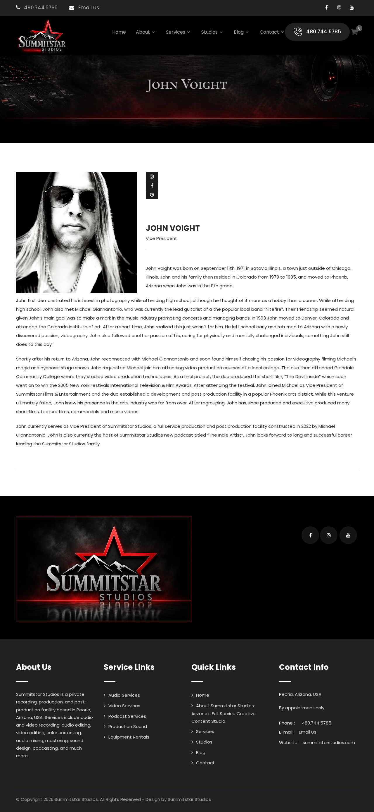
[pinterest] (152, 194)
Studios (209, 32)
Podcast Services (127, 716)
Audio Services (124, 695)
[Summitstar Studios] (41, 37)
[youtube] (351, 7)
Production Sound (127, 726)
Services (175, 32)
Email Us (307, 732)
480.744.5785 (41, 7)
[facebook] (326, 7)
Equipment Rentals (128, 737)
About (143, 32)
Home (119, 32)
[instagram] (339, 7)
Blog (239, 32)
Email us (88, 7)
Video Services (124, 706)
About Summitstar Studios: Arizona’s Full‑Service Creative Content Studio (223, 713)
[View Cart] (354, 32)
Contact (269, 32)
